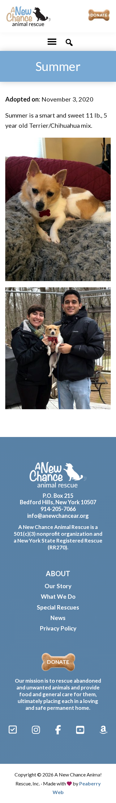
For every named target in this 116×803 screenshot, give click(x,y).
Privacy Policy (58, 628)
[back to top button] (102, 775)
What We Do (58, 596)
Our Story (58, 585)
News (58, 617)
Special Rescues (58, 607)
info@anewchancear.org (58, 515)
